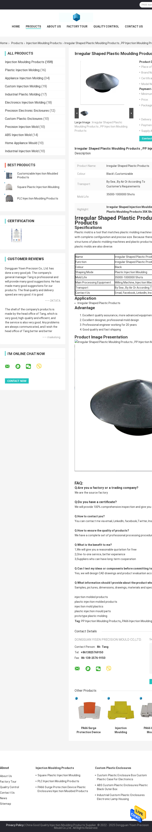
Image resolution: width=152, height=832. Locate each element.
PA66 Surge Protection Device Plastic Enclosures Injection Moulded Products (89, 730)
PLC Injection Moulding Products (37, 198)
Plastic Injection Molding (22, 70)
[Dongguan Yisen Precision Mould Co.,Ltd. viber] (41, 366)
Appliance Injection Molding (24, 78)
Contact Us (134, 26)
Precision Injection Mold (22, 127)
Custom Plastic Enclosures (24, 119)
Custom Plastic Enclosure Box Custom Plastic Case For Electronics (122, 777)
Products (33, 26)
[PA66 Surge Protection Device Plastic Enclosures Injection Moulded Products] (89, 710)
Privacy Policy (15, 825)
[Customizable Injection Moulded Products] (9, 175)
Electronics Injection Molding (25, 102)
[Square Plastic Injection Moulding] (9, 187)
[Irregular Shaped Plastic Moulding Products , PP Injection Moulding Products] (102, 83)
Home (16, 26)
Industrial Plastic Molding (22, 94)
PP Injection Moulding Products (101, 621)
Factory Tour (77, 26)
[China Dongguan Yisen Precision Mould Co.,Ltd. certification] (16, 235)
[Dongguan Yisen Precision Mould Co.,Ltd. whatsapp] (20, 366)
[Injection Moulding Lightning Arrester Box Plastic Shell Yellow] (121, 710)
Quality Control (106, 26)
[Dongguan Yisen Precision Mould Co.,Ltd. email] (10, 366)
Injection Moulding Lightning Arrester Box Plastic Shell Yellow (120, 730)
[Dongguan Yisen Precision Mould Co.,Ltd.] (76, 17)
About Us (54, 26)
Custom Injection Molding (23, 86)
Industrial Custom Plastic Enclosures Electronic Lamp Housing (121, 797)
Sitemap (5, 803)
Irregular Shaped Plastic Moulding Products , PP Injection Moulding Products (101, 126)
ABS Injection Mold (18, 135)
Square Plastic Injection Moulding (38, 187)
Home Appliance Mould (21, 143)
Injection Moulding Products (44, 43)
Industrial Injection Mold (22, 151)
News (3, 798)
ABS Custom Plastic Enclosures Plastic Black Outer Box (122, 787)
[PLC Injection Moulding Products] (9, 198)
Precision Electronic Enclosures (27, 110)
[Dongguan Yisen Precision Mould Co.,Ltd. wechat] (31, 366)
